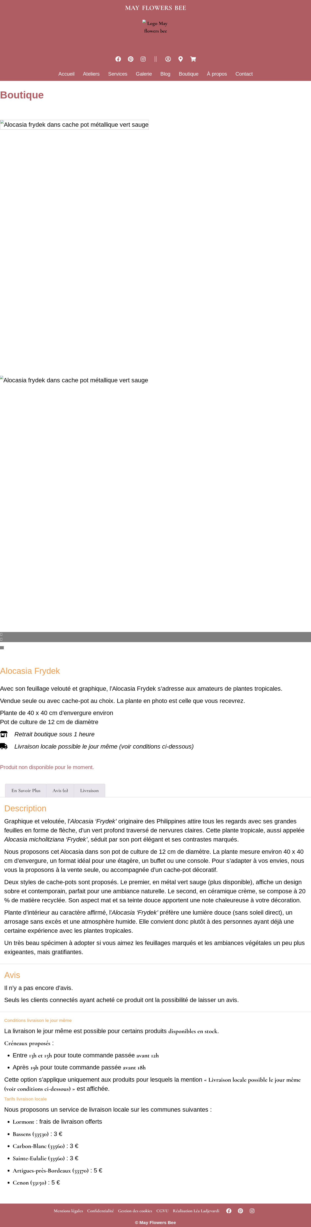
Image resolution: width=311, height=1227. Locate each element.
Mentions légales (68, 1210)
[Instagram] (143, 59)
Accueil (66, 74)
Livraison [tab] (89, 790)
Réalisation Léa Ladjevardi (196, 1210)
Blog (165, 74)
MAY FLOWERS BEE (155, 8)
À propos (217, 74)
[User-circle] (168, 59)
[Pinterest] (130, 59)
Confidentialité (100, 1210)
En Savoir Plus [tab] (25, 790)
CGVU (162, 1210)
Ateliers (91, 74)
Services (117, 74)
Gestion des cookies (135, 1210)
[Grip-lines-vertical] (155, 59)
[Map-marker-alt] (180, 59)
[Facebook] (118, 59)
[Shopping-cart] (193, 59)
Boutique (188, 74)
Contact (244, 74)
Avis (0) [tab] (60, 790)
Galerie (144, 74)
